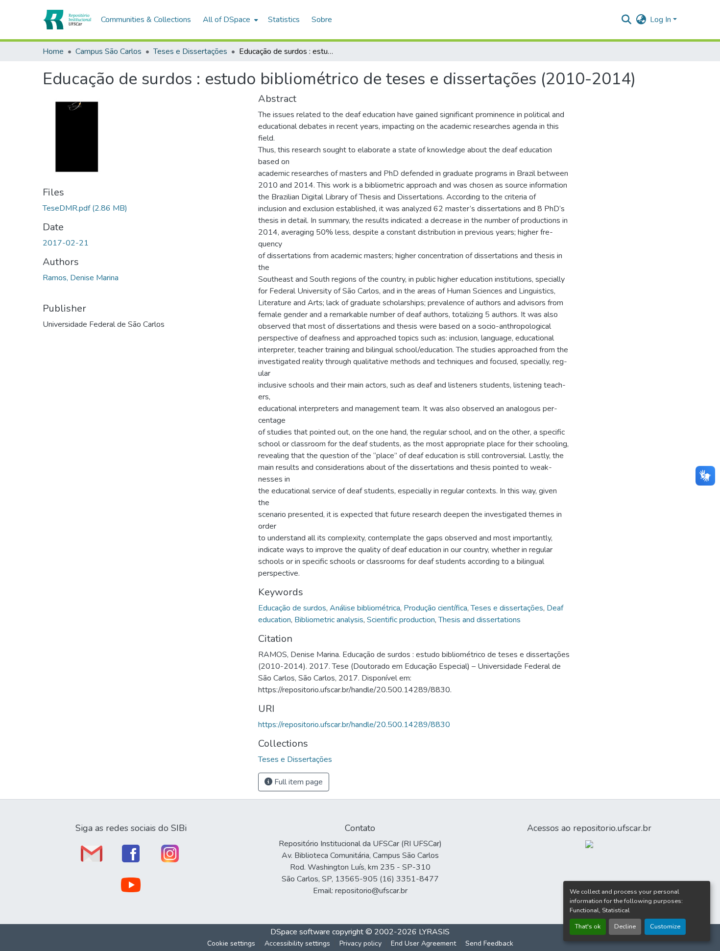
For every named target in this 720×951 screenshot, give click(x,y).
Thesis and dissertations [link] (479, 619)
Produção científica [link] (435, 608)
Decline (625, 926)
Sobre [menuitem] (322, 19)
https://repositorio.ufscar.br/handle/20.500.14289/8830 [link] (354, 724)
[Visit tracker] (589, 843)
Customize (665, 926)
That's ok (587, 926)
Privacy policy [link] (360, 943)
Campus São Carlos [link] (108, 51)
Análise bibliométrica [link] (365, 608)
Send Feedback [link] (489, 943)
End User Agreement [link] (423, 943)
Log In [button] (661, 19)
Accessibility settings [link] (297, 943)
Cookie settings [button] (231, 943)
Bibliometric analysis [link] (328, 619)
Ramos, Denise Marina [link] (81, 277)
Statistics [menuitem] (284, 19)
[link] (144, 208)
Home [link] (53, 51)
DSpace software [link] (300, 932)
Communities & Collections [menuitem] (146, 19)
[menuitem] (229, 19)
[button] (67, 19)
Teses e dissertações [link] (507, 608)
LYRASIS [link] (434, 932)
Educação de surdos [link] (292, 608)
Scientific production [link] (401, 619)
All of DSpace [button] (226, 19)
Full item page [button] (297, 782)
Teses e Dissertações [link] (190, 51)
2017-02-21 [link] (66, 243)
